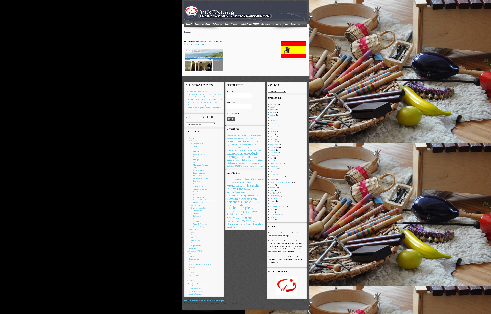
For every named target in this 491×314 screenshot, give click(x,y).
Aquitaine (196, 149)
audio (235, 138)
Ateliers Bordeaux (195, 289)
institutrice (255, 147)
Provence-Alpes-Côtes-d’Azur (203, 200)
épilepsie (255, 166)
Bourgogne (197, 157)
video (259, 224)
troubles (246, 166)
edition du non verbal (250, 144)
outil (246, 160)
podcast (256, 202)
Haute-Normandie (199, 173)
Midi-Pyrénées (198, 186)
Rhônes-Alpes (198, 203)
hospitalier (253, 185)
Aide (286, 24)
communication (238, 141)
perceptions (258, 160)
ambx (250, 135)
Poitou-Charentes (199, 197)
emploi (261, 183)
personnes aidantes (239, 202)
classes (251, 138)
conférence (237, 182)
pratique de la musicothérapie (238, 206)
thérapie (239, 165)
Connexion (295, 24)
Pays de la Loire (198, 192)
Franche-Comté (198, 170)
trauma (253, 221)
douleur (247, 182)
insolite (248, 189)
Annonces (265, 24)
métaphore (255, 157)
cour (250, 142)
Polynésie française (200, 227)
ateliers (253, 179)
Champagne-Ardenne (200, 165)
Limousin (196, 181)
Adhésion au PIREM (250, 24)
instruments (255, 189)
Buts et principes (202, 24)
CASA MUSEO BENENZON (197, 91)
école (250, 166)
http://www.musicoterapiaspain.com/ (197, 44)
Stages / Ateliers (232, 24)
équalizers (261, 166)
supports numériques (239, 219)
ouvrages (233, 198)
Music (242, 150)
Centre (195, 162)
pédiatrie (247, 215)
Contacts (277, 24)
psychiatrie (251, 211)
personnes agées (248, 198)
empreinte (230, 147)
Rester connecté (234, 113)
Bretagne (196, 160)
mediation (242, 192)
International (195, 205)
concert (229, 183)
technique (231, 166)
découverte (255, 183)
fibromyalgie (243, 147)
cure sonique (256, 142)
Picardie (196, 194)
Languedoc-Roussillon (201, 178)
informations (236, 189)
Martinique (197, 219)
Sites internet (193, 270)
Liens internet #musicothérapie (200, 264)
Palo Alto (251, 160)
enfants (235, 147)
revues (231, 217)
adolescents (230, 180)
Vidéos (191, 272)
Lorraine (196, 184)
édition (234, 227)
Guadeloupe (197, 211)
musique (244, 157)
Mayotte (196, 221)
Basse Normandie (199, 154)
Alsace (195, 146)
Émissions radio (194, 259)
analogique (230, 138)
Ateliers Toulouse (195, 294)
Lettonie (194, 237)
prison (252, 208)
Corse (195, 168)
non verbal (240, 160)
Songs (249, 163)
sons (254, 163)
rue (245, 163)
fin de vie (243, 186)
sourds (258, 163)
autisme (240, 138)
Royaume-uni (196, 246)
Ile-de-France (197, 176)
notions (255, 195)
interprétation (233, 150)
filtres (250, 147)
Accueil (189, 24)
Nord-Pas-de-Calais (200, 189)
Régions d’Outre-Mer (198, 208)
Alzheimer (242, 135)
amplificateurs (256, 135)
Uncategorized (235, 224)
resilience (253, 215)
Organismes (193, 248)
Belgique (194, 232)
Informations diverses (196, 262)
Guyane (196, 213)
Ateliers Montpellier (196, 291)
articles (244, 179)
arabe (236, 179)
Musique (192, 267)
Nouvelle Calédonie (200, 224)
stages (238, 218)
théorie (246, 221)
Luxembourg (195, 240)
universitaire (250, 224)
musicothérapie (238, 153)
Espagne (194, 235)
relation (230, 163)
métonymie (231, 160)
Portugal (194, 243)
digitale (229, 145)
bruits (246, 138)
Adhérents (217, 24)
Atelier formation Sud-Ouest (199, 286)
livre (237, 192)
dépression (236, 144)
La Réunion (197, 216)
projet (243, 211)
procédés (233, 211)
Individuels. (193, 141)
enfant (230, 185)
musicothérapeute (254, 150)
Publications (235, 214)
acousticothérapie (232, 135)
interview (230, 192)
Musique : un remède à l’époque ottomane (202, 105)
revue (235, 163)
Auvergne (196, 151)
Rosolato (241, 163)
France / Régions (197, 143)
